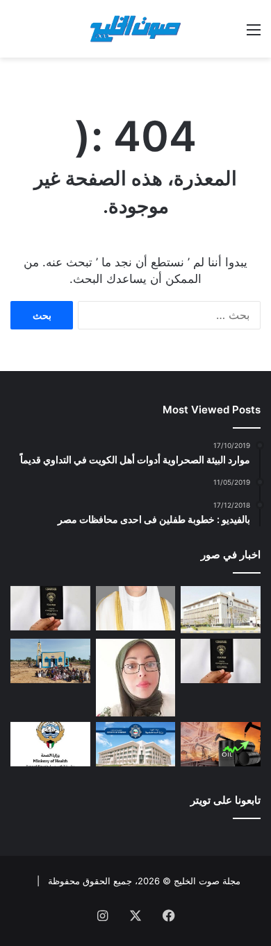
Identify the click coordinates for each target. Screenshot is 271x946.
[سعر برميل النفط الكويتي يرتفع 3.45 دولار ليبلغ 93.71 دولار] (221, 744)
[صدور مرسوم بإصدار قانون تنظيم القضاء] (221, 609)
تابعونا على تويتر (225, 800)
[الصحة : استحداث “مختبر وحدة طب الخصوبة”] (136, 608)
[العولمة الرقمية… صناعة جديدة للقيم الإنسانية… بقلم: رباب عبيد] (136, 677)
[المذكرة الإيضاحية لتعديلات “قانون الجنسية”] (50, 608)
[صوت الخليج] (135, 29)
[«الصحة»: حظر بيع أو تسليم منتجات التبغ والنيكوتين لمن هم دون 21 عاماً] (50, 744)
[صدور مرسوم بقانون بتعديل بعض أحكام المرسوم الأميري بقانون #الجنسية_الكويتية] (221, 661)
